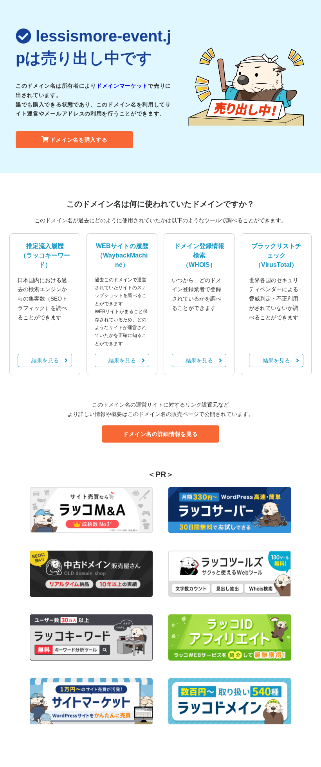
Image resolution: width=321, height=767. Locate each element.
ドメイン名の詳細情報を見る (160, 434)
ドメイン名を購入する (79, 140)
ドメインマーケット (122, 86)
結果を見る (45, 360)
